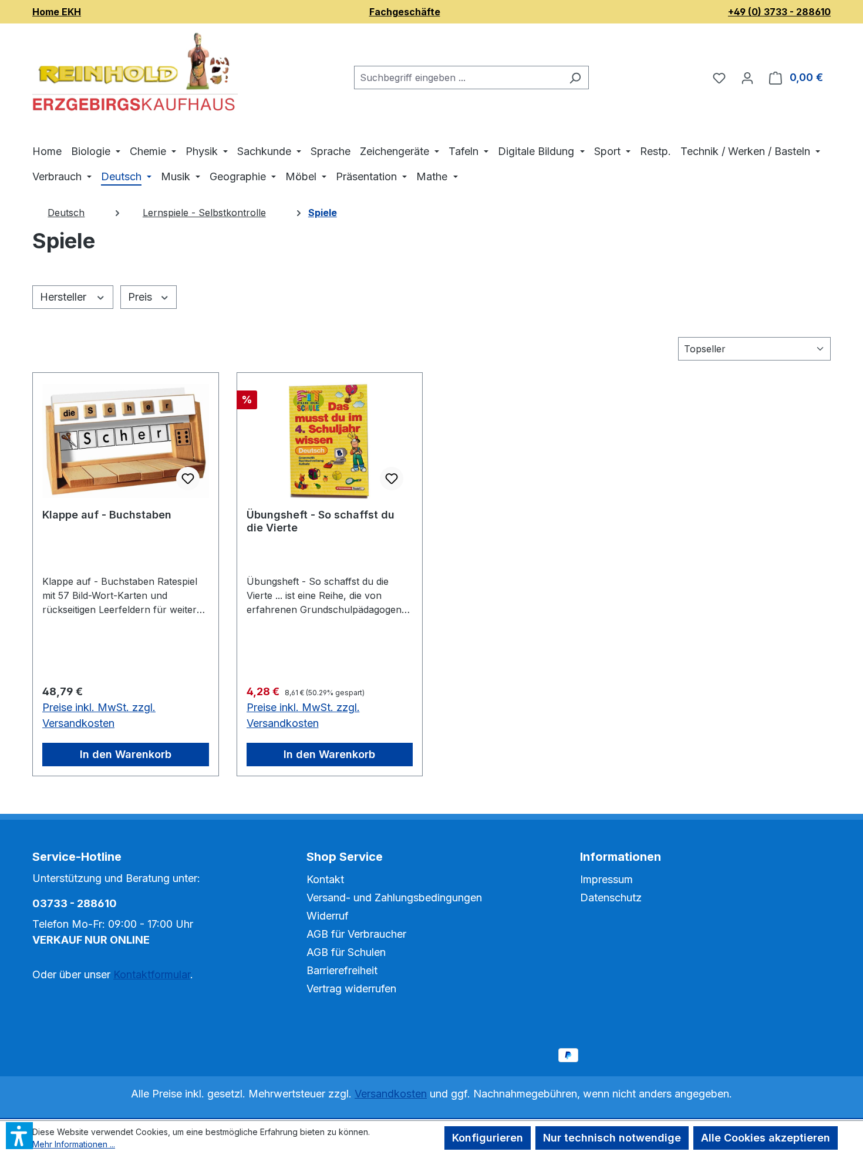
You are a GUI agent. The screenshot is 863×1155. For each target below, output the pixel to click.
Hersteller (64, 297)
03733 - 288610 (74, 903)
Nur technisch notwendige (612, 1138)
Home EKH (56, 12)
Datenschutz (611, 897)
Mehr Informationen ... (73, 1144)
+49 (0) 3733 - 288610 (779, 12)
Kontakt (325, 879)
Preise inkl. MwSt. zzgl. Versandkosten (99, 715)
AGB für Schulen (346, 952)
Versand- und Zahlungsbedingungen (394, 897)
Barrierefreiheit (341, 970)
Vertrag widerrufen (351, 988)
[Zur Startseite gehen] (135, 75)
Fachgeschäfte (404, 12)
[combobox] (458, 77)
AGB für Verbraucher (356, 934)
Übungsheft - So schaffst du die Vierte (321, 521)
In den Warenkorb (125, 754)
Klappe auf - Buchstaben (106, 515)
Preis (141, 297)
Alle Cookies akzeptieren (765, 1138)
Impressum (606, 879)
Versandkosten (391, 1093)
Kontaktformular (151, 974)
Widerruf (327, 916)
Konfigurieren (487, 1138)
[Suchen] (575, 77)
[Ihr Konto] (747, 77)
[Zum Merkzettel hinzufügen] (188, 478)
